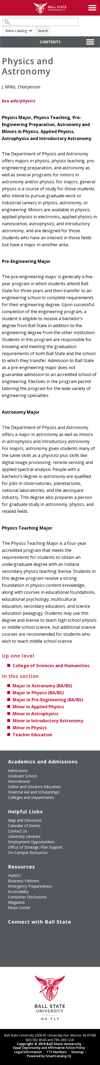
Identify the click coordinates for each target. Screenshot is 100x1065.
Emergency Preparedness (30, 886)
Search (43, 30)
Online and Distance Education (34, 786)
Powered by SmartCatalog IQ (49, 1056)
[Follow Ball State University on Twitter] (24, 933)
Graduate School (22, 775)
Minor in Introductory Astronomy (48, 721)
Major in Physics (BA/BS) (38, 693)
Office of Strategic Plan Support (35, 847)
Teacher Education (32, 735)
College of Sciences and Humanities (51, 666)
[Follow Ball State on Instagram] (49, 933)
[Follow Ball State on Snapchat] (24, 945)
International (19, 781)
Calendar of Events (24, 825)
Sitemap (77, 1052)
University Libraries (24, 836)
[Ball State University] (50, 999)
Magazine (16, 902)
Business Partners (23, 880)
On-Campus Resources (28, 852)
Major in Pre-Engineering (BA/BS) (48, 700)
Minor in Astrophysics (35, 714)
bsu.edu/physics (18, 101)
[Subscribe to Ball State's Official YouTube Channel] (36, 933)
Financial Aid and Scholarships (33, 792)
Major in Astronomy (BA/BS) (42, 686)
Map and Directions (25, 820)
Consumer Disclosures (27, 896)
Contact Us (17, 831)
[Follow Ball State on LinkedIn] (12, 945)
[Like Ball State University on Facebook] (12, 933)
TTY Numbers (56, 1052)
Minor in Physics (30, 728)
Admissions (18, 770)
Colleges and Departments (31, 797)
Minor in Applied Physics (38, 707)
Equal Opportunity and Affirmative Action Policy (49, 1047)
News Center (19, 907)
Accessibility (18, 891)
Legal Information (28, 1052)
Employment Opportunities (31, 841)
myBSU (14, 875)
